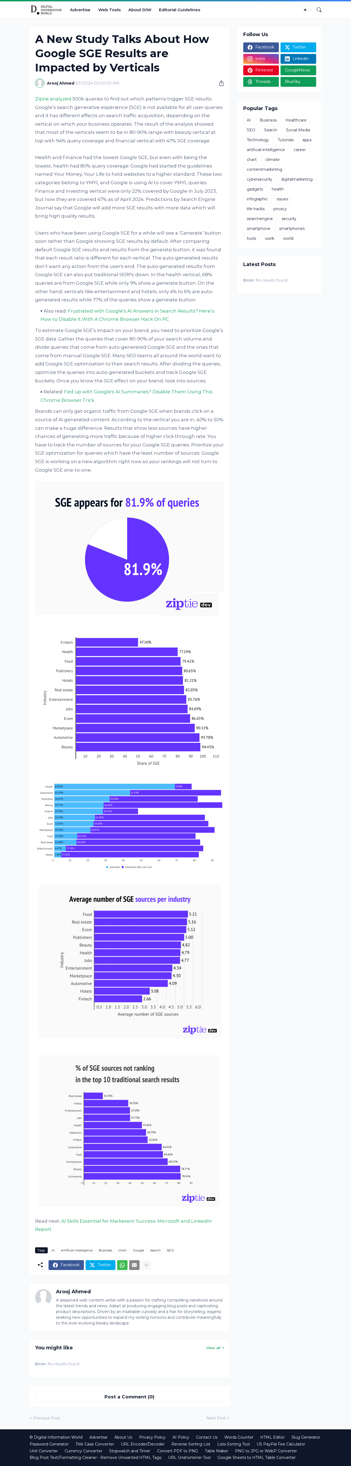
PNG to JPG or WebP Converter (266, 1450)
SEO (170, 1250)
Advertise (80, 9)
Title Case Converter (94, 1444)
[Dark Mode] (307, 10)
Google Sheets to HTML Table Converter (256, 1457)
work (269, 238)
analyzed (60, 99)
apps (307, 139)
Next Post (216, 1418)
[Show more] (146, 1265)
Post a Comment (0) (129, 1396)
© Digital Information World (56, 1437)
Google (138, 1250)
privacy (280, 208)
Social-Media (298, 130)
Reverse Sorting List (190, 1444)
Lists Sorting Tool (233, 1444)
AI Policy (180, 1437)
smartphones (292, 228)
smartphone (258, 228)
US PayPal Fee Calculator (281, 1444)
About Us (123, 1437)
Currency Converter (83, 1450)
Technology (258, 139)
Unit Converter (44, 1450)
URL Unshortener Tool (189, 1457)
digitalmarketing (297, 179)
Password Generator (49, 1444)
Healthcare (296, 120)
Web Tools (109, 9)
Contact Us (206, 1437)
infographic (257, 199)
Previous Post (46, 1418)
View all (213, 1348)
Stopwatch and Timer (129, 1450)
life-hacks (256, 208)
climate (272, 159)
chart (122, 1250)
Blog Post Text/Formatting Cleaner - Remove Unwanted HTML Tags (95, 1457)
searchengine (260, 218)
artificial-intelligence (77, 1250)
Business (105, 1250)
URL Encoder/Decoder (143, 1444)
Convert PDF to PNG (177, 1450)
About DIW (139, 9)
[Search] (317, 10)
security (289, 218)
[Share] (219, 83)
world (288, 238)
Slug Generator (305, 1437)
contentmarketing (264, 169)
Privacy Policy (152, 1437)
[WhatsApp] (122, 1265)
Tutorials (286, 139)
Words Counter (238, 1437)
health (278, 189)
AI (53, 1250)
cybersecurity (259, 179)
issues (282, 199)
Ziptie (42, 99)
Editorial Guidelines (179, 9)
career (300, 149)
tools (251, 238)
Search (155, 1250)
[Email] (134, 1265)
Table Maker (216, 1450)
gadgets (255, 189)
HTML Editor (272, 1437)
